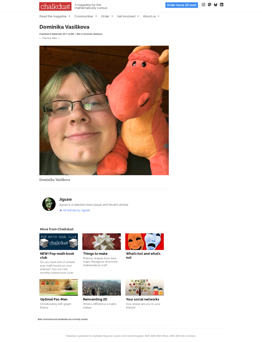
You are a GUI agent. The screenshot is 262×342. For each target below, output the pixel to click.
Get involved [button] (126, 16)
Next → (56, 38)
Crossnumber (83, 16)
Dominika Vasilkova (92, 33)
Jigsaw (65, 199)
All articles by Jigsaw (76, 210)
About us (149, 16)
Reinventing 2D (95, 299)
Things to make (95, 253)
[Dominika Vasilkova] (104, 173)
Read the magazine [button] (53, 16)
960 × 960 (75, 33)
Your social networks (142, 299)
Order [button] (105, 16)
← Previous (45, 38)
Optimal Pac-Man (53, 299)
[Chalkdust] (55, 9)
